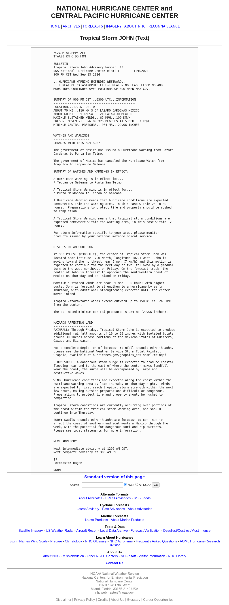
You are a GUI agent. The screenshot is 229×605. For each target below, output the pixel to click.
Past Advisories (113, 509)
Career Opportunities (158, 599)
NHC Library (177, 556)
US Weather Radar (60, 530)
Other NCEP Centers (102, 556)
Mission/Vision (73, 556)
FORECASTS (93, 26)
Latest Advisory (88, 509)
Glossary (133, 599)
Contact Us (114, 563)
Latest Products (96, 520)
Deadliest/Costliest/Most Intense (186, 530)
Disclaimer (63, 599)
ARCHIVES (71, 26)
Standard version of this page (114, 476)
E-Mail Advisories (118, 498)
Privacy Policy (84, 599)
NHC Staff (128, 556)
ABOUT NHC (134, 26)
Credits (103, 599)
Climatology (73, 541)
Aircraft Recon (86, 530)
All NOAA (145, 485)
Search (75, 485)
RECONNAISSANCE (164, 26)
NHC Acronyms (121, 541)
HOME (54, 26)
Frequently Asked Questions (156, 541)
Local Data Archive (114, 530)
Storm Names (19, 541)
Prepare (56, 541)
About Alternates (90, 498)
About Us (117, 599)
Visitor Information (152, 556)
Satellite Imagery (31, 530)
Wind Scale (39, 541)
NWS (131, 485)
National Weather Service (120, 573)
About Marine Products (127, 520)
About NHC (51, 556)
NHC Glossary (96, 541)
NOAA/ (95, 573)
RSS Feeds (142, 498)
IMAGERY (113, 26)
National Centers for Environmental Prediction (114, 577)
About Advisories (140, 509)
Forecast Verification (145, 530)
